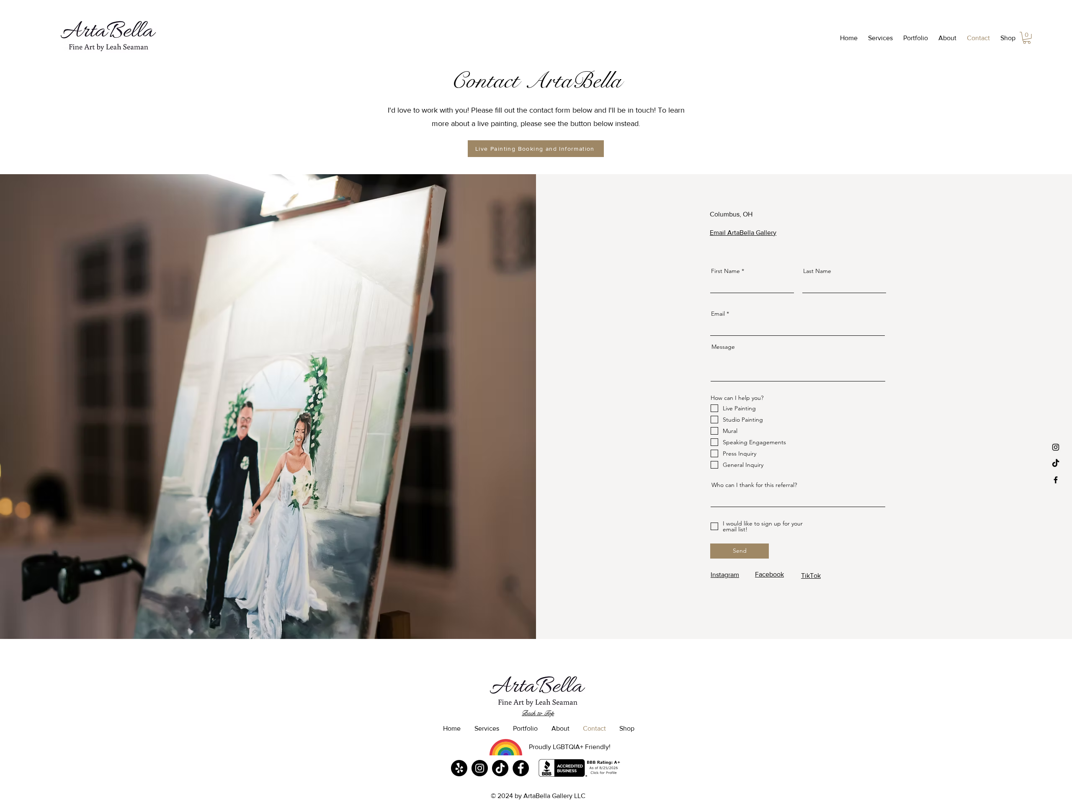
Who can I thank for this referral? (754, 485)
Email (718, 314)
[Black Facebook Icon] (1055, 479)
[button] (879, 38)
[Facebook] (521, 768)
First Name (725, 271)
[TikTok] (1055, 463)
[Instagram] (480, 768)
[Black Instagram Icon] (1055, 447)
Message (723, 347)
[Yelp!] (459, 768)
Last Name (817, 271)
